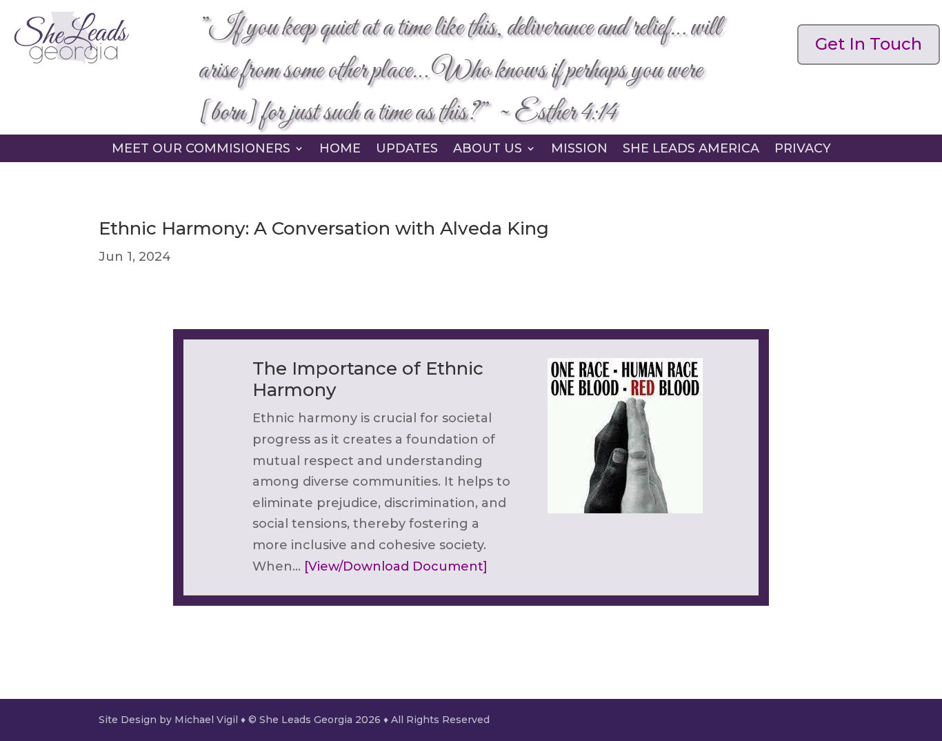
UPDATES (407, 150)
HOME (340, 150)
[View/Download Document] (396, 566)
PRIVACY (802, 150)
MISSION (579, 150)
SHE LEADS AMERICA (691, 150)
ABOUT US (487, 150)
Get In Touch (868, 44)
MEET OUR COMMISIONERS (201, 150)
